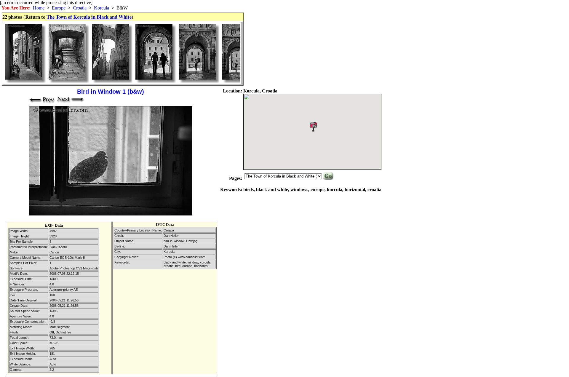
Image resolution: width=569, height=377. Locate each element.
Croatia (80, 7)
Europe (58, 7)
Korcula (101, 7)
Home (38, 7)
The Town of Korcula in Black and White (89, 16)
